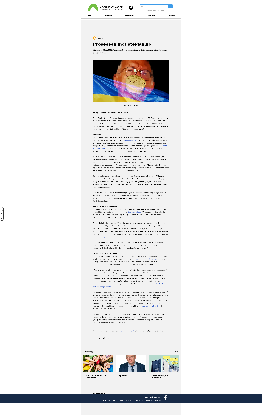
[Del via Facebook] (94, 338)
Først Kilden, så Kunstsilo (160, 376)
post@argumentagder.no (153, 400)
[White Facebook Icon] (165, 398)
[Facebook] (131, 8)
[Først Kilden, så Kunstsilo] (164, 363)
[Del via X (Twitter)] (99, 338)
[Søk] (170, 6)
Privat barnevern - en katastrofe (95, 376)
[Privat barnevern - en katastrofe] (98, 363)
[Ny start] (131, 363)
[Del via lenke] (109, 338)
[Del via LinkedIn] (104, 338)
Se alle (177, 351)
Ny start (123, 375)
